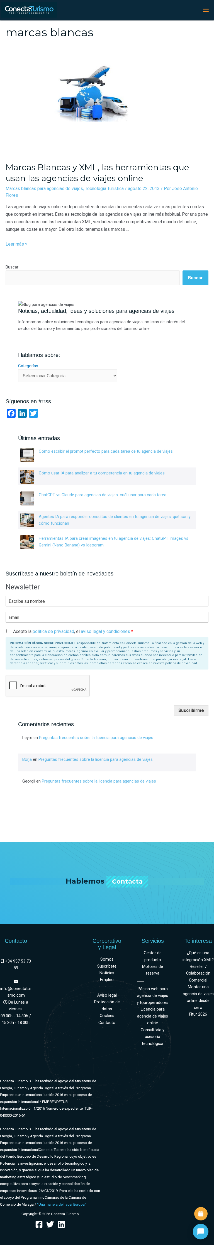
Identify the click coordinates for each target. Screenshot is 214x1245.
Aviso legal (107, 995)
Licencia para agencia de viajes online (152, 1016)
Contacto (106, 1022)
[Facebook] (39, 1224)
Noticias (106, 973)
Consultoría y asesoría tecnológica (152, 1037)
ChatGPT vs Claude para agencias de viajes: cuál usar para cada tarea (102, 494)
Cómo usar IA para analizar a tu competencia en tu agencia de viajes (102, 473)
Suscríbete (106, 966)
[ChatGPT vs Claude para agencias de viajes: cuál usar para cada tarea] (27, 498)
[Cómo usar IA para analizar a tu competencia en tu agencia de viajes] (27, 477)
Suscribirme (191, 710)
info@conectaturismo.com (15, 992)
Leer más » (16, 244)
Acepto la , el (73, 631)
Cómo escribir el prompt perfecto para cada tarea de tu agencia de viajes (106, 451)
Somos (106, 959)
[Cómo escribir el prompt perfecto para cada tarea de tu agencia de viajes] (27, 455)
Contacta (127, 881)
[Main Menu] (206, 9)
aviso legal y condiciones (105, 631)
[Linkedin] (61, 1224)
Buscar (12, 267)
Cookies (107, 1015)
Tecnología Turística (104, 188)
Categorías (28, 365)
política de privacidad (53, 631)
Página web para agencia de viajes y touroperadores (152, 996)
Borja (27, 759)
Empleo (107, 979)
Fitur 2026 (198, 1014)
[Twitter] (50, 1224)
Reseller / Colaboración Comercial (198, 973)
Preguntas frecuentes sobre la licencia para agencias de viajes (96, 737)
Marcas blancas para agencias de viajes (44, 188)
